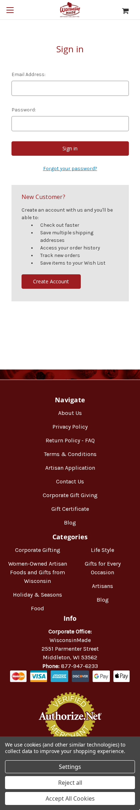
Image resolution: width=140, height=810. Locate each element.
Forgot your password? (70, 168)
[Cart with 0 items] (129, 10)
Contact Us (70, 481)
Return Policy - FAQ (70, 440)
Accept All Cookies (70, 798)
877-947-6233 (79, 666)
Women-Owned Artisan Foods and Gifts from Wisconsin (37, 572)
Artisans (102, 586)
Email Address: (28, 74)
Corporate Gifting (37, 549)
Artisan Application (70, 467)
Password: (23, 110)
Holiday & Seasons (37, 594)
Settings (70, 767)
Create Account (51, 281)
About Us (70, 413)
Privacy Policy (70, 426)
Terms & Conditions (70, 454)
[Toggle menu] (10, 10)
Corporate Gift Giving (70, 495)
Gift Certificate (70, 508)
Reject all (70, 783)
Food (37, 608)
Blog (70, 522)
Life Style (102, 549)
